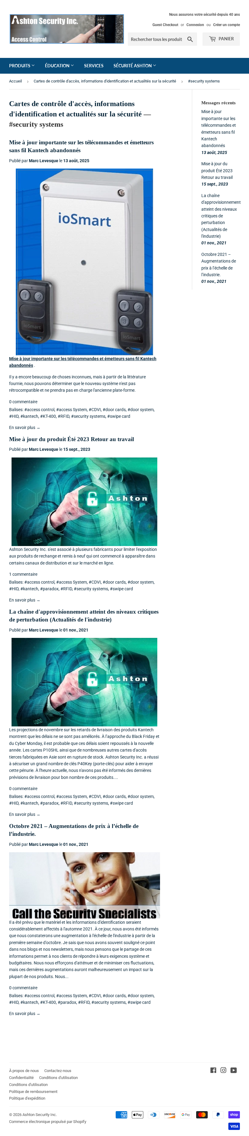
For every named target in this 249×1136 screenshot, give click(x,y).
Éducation (57, 65)
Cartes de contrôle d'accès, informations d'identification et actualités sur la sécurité (105, 81)
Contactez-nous (57, 1070)
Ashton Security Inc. (39, 1114)
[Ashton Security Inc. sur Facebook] (213, 1071)
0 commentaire (23, 401)
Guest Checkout (165, 25)
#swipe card (118, 416)
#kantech (29, 416)
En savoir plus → (24, 427)
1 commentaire (23, 574)
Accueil (15, 81)
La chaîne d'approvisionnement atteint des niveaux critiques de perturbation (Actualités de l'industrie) (221, 216)
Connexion (195, 25)
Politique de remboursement (33, 1091)
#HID (14, 416)
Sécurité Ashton (133, 65)
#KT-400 (48, 416)
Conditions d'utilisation (58, 1077)
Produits (20, 65)
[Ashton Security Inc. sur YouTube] (233, 1071)
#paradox (49, 588)
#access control (39, 409)
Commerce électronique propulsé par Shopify (47, 1121)
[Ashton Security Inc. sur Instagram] (223, 1071)
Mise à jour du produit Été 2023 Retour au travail (71, 439)
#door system (141, 409)
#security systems (88, 416)
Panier (226, 38)
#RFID (63, 416)
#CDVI (95, 409)
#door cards (114, 409)
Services (94, 65)
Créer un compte (226, 25)
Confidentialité (21, 1077)
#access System (71, 409)
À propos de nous (24, 1070)
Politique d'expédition (27, 1098)
